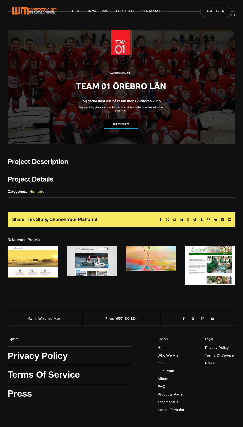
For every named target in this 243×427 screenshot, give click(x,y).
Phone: (110, 318)
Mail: (31, 318)
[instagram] (203, 319)
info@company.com (48, 318)
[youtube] (212, 319)
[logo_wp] (34, 8)
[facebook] (184, 319)
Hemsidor (37, 191)
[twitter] (193, 319)
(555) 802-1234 (126, 318)
